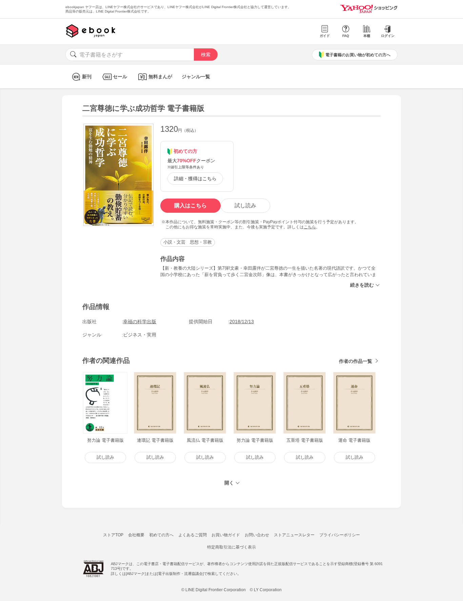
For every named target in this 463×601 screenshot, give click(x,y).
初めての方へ (161, 535)
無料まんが (160, 76)
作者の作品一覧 (355, 361)
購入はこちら (190, 205)
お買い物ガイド (226, 535)
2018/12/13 (241, 321)
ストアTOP (113, 535)
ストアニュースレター (294, 535)
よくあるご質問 (192, 535)
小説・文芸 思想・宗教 (187, 242)
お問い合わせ (257, 535)
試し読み (245, 205)
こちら (310, 227)
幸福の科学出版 (139, 321)
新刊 (87, 76)
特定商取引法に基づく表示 (231, 547)
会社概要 (136, 535)
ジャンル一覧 (196, 76)
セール (120, 76)
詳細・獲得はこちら (195, 178)
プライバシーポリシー (339, 535)
